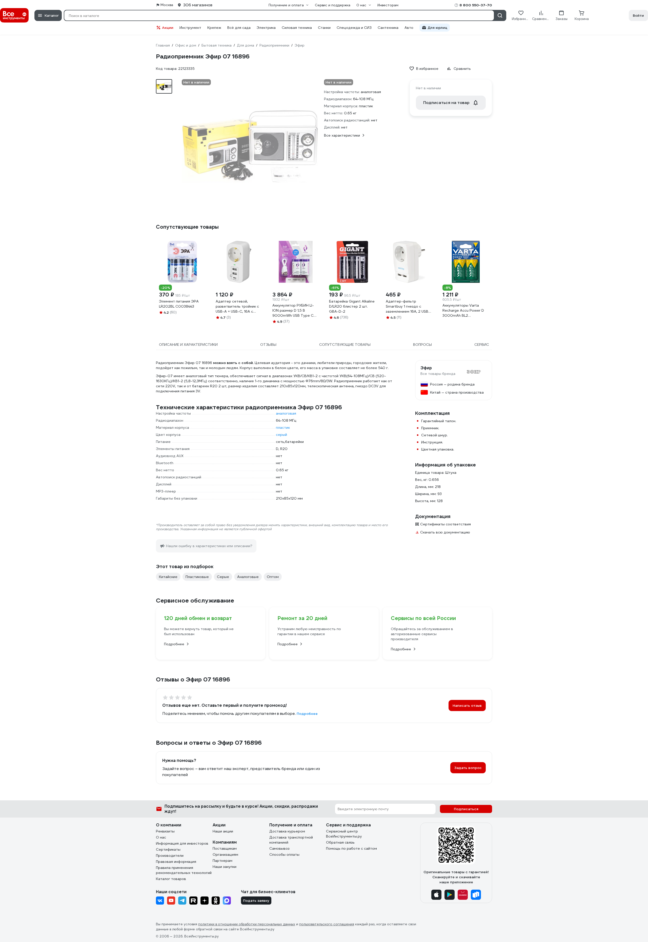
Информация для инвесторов (182, 843)
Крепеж (214, 27)
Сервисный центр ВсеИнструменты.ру (344, 834)
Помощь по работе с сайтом (351, 848)
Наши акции (223, 831)
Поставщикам (225, 848)
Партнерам (222, 860)
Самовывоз (279, 848)
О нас (161, 837)
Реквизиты (165, 831)
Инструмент (190, 27)
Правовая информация (176, 861)
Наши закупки (224, 866)
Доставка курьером (287, 831)
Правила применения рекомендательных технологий (184, 870)
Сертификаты (168, 849)
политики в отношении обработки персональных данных (246, 924)
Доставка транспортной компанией (291, 840)
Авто (408, 27)
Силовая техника (297, 27)
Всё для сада (239, 27)
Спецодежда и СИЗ (354, 27)
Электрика (266, 27)
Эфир (426, 368)
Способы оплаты (284, 854)
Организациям (225, 854)
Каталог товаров (171, 878)
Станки (324, 27)
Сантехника (388, 27)
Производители (170, 855)
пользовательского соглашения (326, 924)
